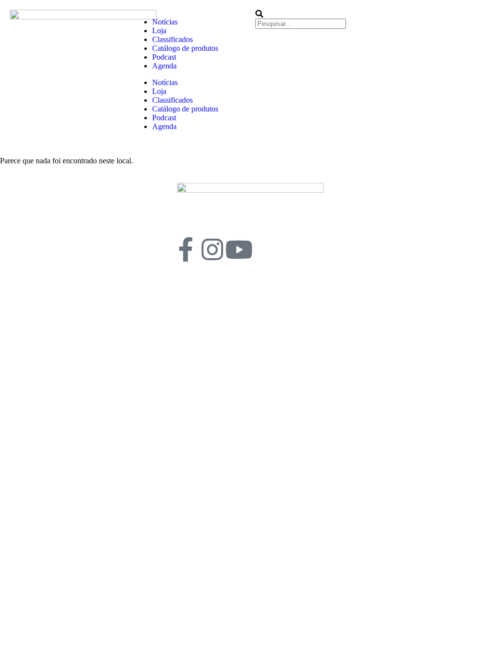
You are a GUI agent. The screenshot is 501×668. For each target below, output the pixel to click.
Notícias (165, 22)
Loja (159, 30)
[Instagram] (212, 249)
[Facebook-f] (186, 249)
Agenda (164, 66)
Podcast (164, 57)
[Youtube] (239, 249)
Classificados (172, 39)
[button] (311, 14)
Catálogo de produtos (185, 48)
